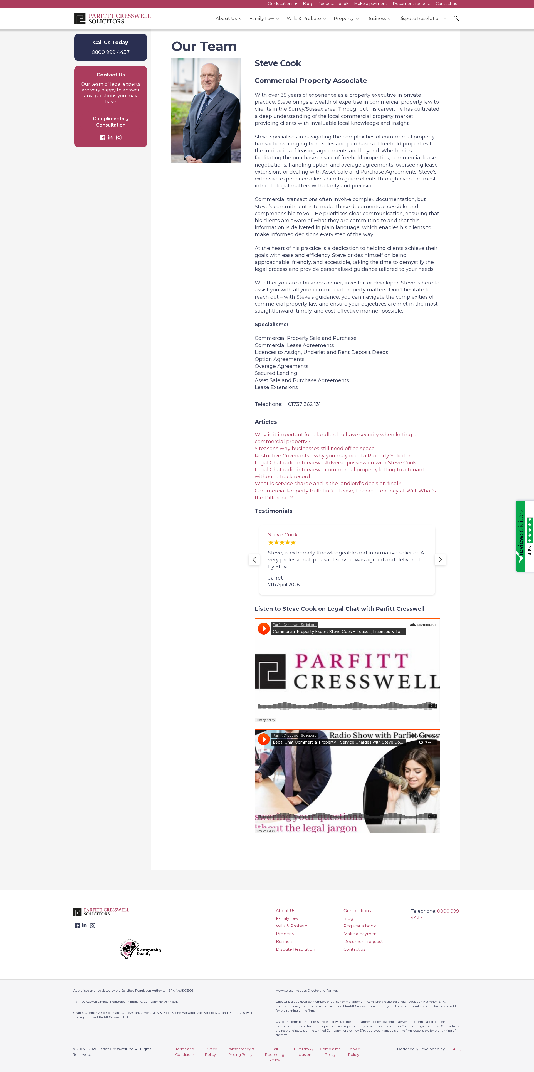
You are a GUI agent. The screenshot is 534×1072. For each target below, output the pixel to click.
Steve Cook (297, 535)
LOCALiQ (453, 1049)
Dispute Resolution (420, 18)
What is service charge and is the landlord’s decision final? (328, 484)
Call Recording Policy (274, 1054)
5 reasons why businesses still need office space (315, 448)
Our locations (357, 910)
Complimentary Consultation (111, 122)
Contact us (354, 949)
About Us (226, 18)
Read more (374, 560)
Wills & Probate (304, 18)
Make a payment (360, 933)
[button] (254, 559)
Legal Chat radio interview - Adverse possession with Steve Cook (335, 463)
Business (376, 18)
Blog (348, 918)
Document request (363, 941)
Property (344, 18)
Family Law (261, 18)
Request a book (359, 926)
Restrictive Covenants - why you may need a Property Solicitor (333, 456)
